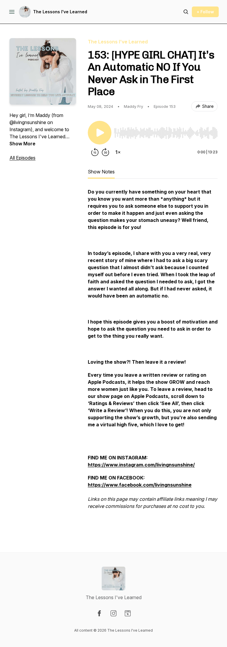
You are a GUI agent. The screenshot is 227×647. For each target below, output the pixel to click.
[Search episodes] (186, 11)
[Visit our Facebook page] (99, 613)
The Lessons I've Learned (60, 11)
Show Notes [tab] (101, 172)
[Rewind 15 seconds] (95, 152)
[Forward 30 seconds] (105, 152)
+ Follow (205, 11)
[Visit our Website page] (128, 613)
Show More (22, 144)
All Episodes (22, 158)
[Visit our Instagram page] (113, 613)
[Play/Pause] (99, 132)
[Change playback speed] (118, 152)
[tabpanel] (153, 358)
